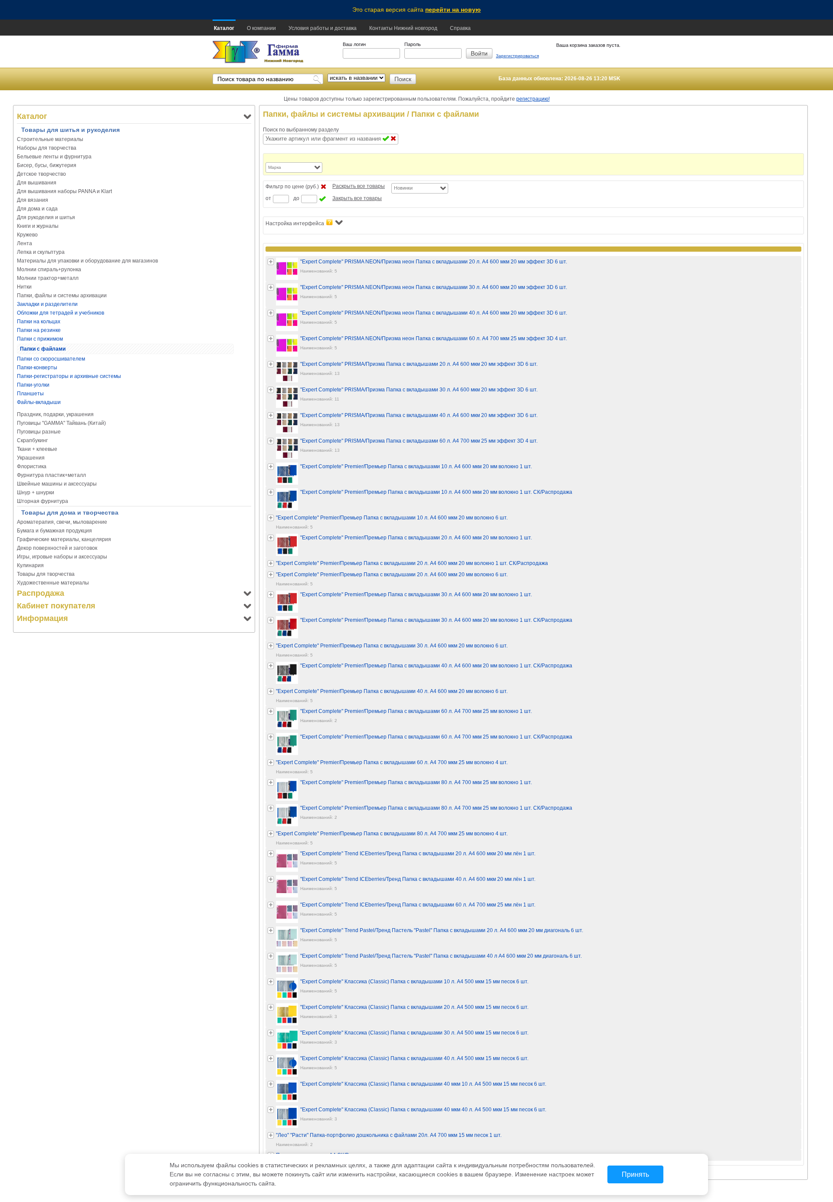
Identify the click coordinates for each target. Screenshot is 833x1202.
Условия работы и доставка (323, 28)
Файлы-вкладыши (39, 402)
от (268, 198)
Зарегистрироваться (517, 55)
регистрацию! (533, 99)
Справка (460, 28)
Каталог (224, 28)
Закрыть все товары (357, 198)
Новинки (403, 187)
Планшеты (30, 394)
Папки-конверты (37, 368)
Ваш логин (354, 44)
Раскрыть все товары (358, 186)
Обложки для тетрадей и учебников (60, 313)
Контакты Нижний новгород (403, 28)
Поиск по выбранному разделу (301, 130)
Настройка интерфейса (295, 223)
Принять (635, 1174)
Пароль (412, 44)
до (296, 198)
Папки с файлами (43, 349)
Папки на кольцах (38, 322)
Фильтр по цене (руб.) (292, 187)
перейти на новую (453, 9)
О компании (261, 28)
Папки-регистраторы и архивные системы (69, 376)
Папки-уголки (33, 385)
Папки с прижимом (40, 339)
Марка (274, 167)
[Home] (236, 52)
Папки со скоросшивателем (51, 359)
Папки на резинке (39, 330)
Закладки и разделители (47, 304)
